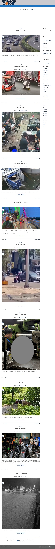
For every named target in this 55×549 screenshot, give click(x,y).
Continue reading (20, 99)
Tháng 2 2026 (45, 79)
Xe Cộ (44, 126)
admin (33, 9)
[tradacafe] (11, 2)
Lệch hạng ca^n (20, 107)
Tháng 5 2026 (45, 74)
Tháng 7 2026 (45, 70)
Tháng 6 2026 (45, 72)
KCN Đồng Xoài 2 (20, 314)
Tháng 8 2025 (45, 91)
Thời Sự (20, 105)
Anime (44, 103)
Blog (44, 105)
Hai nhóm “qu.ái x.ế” (21, 428)
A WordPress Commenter (47, 61)
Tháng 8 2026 (45, 68)
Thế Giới (20, 28)
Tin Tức (44, 124)
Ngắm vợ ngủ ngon (46, 45)
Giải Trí (44, 107)
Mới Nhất (45, 111)
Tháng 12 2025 (46, 83)
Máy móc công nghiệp (20, 163)
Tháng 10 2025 (46, 87)
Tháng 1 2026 (45, 81)
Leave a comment (37, 61)
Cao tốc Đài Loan (20, 30)
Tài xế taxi (45, 46)
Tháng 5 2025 (45, 96)
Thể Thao (45, 120)
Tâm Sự (44, 117)
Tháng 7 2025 (45, 93)
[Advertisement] (27, 20)
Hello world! (47, 63)
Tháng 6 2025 (45, 95)
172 (30, 540)
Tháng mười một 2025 (47, 85)
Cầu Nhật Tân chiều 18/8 (20, 202)
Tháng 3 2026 (45, 78)
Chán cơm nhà (20, 244)
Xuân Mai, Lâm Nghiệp (21, 473)
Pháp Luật (20, 426)
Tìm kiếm (44, 28)
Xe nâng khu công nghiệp (20, 66)
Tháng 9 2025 (45, 89)
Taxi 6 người (45, 48)
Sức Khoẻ (45, 115)
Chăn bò (20, 382)
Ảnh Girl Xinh (45, 102)
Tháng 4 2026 (45, 76)
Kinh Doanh (45, 109)
